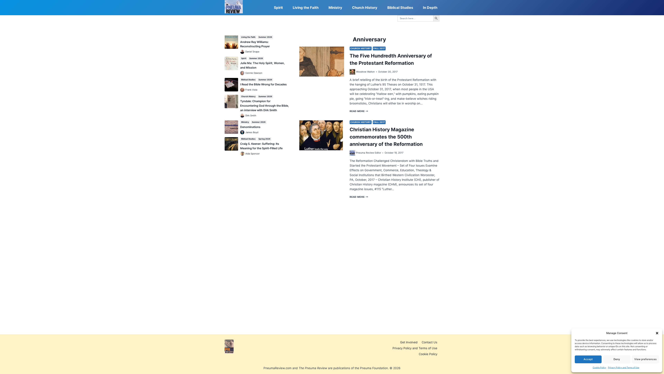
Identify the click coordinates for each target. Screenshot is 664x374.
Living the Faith (306, 8)
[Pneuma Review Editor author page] (352, 153)
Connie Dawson (253, 73)
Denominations (250, 127)
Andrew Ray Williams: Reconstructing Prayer (255, 44)
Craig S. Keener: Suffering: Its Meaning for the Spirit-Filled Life (261, 146)
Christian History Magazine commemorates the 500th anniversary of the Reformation (386, 137)
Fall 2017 (379, 48)
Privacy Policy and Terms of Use (623, 367)
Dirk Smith (250, 115)
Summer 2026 (265, 37)
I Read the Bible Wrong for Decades (263, 84)
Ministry (335, 8)
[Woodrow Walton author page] (352, 72)
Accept (588, 359)
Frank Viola (251, 89)
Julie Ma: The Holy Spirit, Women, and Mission (262, 65)
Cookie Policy (599, 367)
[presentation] (321, 62)
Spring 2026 (264, 139)
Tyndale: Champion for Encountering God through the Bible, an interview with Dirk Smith (264, 105)
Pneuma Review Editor (368, 152)
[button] (657, 333)
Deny (617, 359)
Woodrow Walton (365, 71)
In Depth (430, 8)
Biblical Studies (400, 8)
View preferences (645, 359)
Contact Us (429, 342)
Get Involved (409, 342)
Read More (359, 111)
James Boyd (251, 132)
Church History (364, 8)
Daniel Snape (252, 51)
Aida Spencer (252, 153)
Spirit (278, 8)
